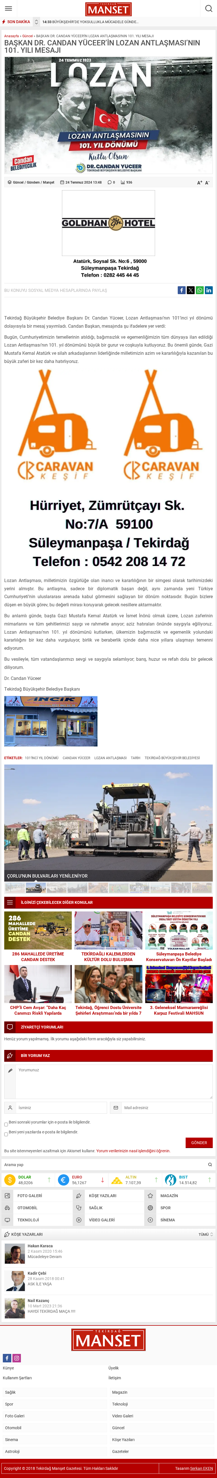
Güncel (27, 36)
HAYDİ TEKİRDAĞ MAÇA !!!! (51, 1311)
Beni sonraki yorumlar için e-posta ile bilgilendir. (50, 1122)
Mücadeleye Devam (45, 1256)
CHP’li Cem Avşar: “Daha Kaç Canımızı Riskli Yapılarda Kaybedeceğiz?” (38, 1013)
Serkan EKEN (201, 1468)
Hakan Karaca (40, 1245)
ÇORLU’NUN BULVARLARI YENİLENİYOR (47, 876)
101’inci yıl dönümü (41, 757)
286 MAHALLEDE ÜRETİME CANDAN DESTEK (38, 956)
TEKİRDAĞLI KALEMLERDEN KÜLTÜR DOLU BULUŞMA (108, 956)
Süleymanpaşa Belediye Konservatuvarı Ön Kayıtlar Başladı (179, 956)
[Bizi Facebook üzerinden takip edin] (7, 1358)
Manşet (48, 182)
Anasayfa (11, 36)
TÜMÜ (204, 1234)
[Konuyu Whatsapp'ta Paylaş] (200, 290)
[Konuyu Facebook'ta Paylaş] (182, 290)
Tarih (135, 757)
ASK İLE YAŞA (40, 1284)
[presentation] (36, 20)
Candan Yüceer (76, 757)
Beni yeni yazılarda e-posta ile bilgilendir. (43, 1132)
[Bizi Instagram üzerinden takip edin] (16, 1358)
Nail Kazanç (38, 1300)
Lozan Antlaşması (110, 757)
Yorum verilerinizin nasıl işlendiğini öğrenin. (133, 1150)
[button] (15, 887)
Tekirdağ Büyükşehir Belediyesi (172, 757)
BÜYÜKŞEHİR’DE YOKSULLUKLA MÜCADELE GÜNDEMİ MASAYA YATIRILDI (107, 21)
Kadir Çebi (37, 1273)
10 (202, 888)
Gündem (33, 182)
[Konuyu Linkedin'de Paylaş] (209, 290)
